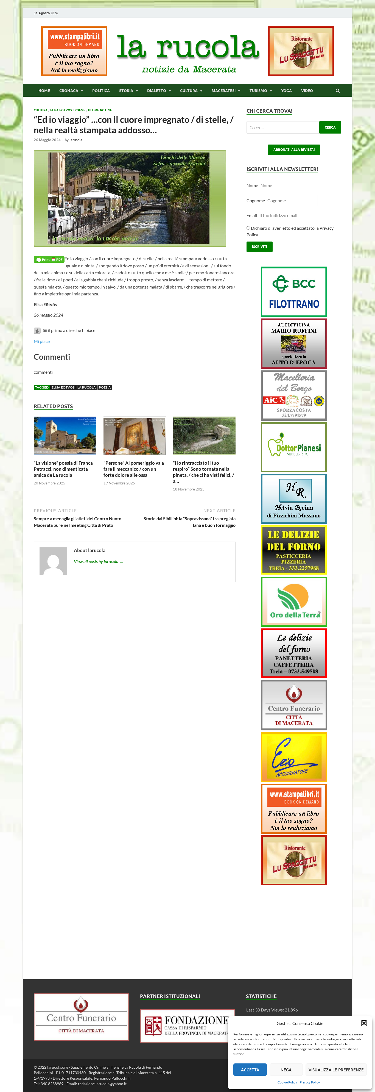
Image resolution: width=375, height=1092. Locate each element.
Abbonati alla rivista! (294, 150)
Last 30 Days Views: (265, 1009)
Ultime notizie (100, 110)
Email (252, 215)
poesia (105, 387)
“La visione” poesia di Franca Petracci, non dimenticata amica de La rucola (63, 469)
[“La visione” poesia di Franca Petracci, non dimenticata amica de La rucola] (65, 456)
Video (307, 90)
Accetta (250, 1069)
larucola (75, 140)
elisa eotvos (63, 387)
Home (44, 90)
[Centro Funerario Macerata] (81, 1039)
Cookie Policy (287, 1082)
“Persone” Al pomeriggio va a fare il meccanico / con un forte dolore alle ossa (133, 469)
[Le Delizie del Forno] (294, 573)
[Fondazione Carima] (187, 1041)
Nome (252, 185)
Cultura (189, 90)
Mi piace (42, 341)
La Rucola (86, 387)
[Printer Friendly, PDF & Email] (49, 258)
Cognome (256, 200)
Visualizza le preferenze (336, 1069)
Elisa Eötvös (61, 110)
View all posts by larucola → (99, 561)
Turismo (258, 90)
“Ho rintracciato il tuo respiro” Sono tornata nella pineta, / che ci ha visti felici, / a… (203, 472)
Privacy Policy (310, 1082)
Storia (126, 90)
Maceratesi (224, 90)
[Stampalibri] (74, 74)
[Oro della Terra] (294, 625)
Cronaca (68, 90)
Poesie (80, 110)
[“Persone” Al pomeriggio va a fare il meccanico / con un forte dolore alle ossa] (134, 456)
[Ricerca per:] (294, 127)
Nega (286, 1069)
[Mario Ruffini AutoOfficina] (294, 367)
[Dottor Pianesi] (294, 470)
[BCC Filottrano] (294, 315)
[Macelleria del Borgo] (294, 419)
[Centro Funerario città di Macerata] (294, 728)
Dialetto (156, 90)
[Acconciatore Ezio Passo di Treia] (294, 780)
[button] (364, 1023)
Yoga (286, 90)
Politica (101, 90)
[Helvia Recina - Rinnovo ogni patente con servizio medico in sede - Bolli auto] (294, 522)
